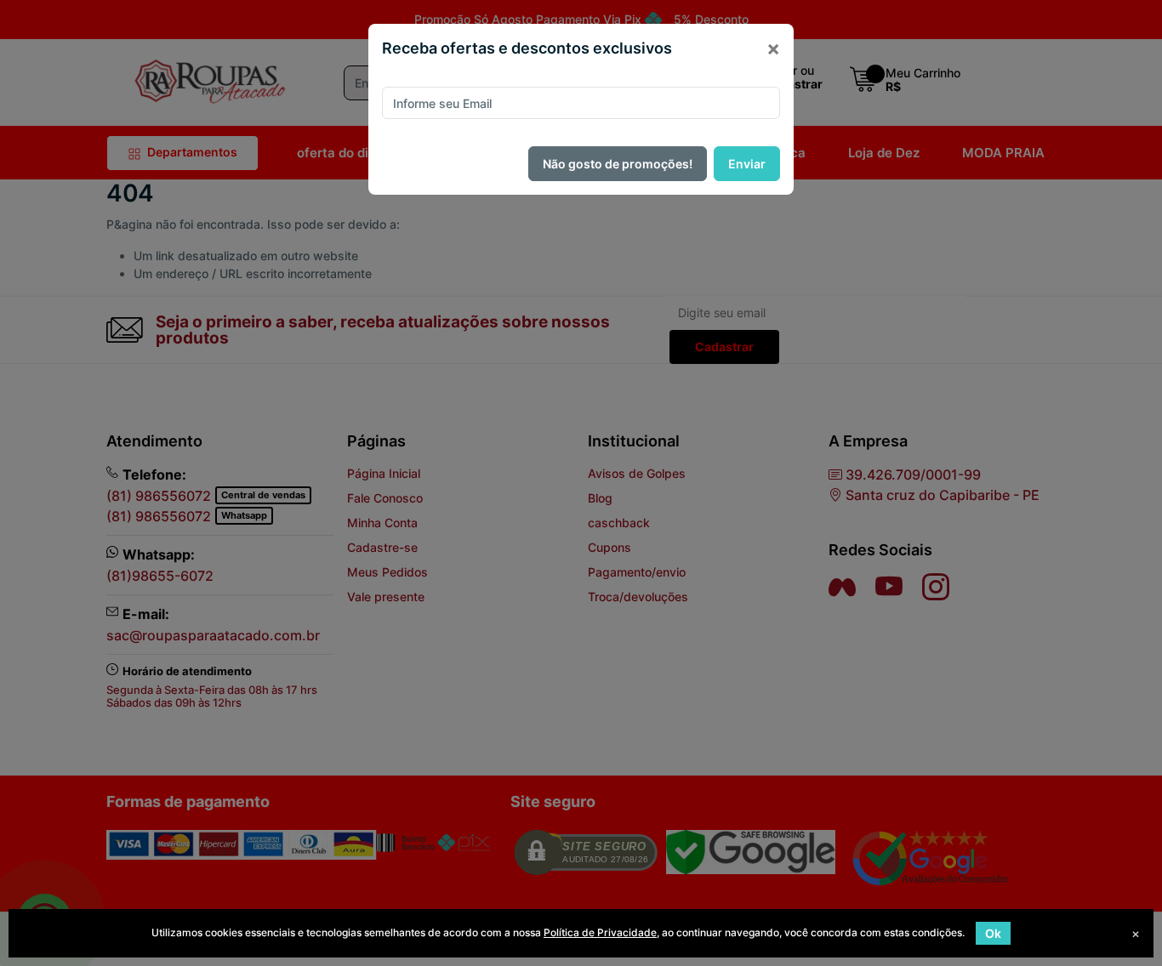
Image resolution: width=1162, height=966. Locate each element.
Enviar (747, 163)
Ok (993, 933)
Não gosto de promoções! (617, 163)
